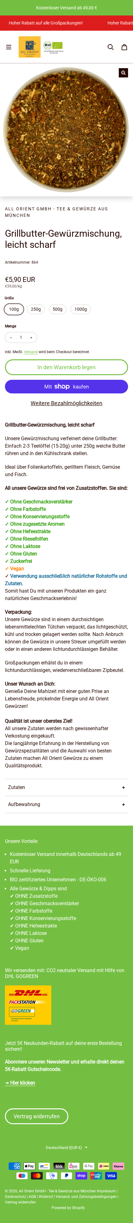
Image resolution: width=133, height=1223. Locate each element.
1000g (81, 309)
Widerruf (46, 1197)
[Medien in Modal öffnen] (123, 72)
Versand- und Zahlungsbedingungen (86, 1197)
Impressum (106, 1191)
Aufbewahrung (24, 804)
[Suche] (110, 47)
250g (36, 309)
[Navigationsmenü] (8, 47)
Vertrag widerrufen (37, 1116)
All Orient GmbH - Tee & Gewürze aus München (57, 1191)
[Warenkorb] (124, 47)
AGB (32, 1197)
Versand (31, 352)
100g (14, 309)
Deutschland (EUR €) (64, 1147)
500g (57, 309)
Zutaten (16, 787)
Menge (10, 326)
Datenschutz (15, 1197)
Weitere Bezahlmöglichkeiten (66, 403)
